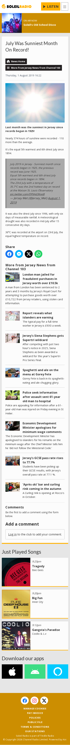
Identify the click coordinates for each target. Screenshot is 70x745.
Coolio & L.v (39, 633)
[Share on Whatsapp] (38, 254)
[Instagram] (34, 700)
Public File (35, 722)
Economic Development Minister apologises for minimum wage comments (42, 427)
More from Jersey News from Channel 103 (35, 67)
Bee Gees (37, 570)
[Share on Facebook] (9, 254)
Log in (12, 534)
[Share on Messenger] (19, 254)
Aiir (64, 739)
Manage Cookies (35, 708)
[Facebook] (25, 700)
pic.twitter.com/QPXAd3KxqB (27, 194)
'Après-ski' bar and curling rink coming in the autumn (42, 486)
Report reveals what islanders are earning (38, 315)
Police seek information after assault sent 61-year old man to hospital (41, 397)
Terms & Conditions (35, 726)
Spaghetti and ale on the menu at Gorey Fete (41, 372)
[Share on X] (29, 254)
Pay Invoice (35, 713)
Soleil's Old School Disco (40, 24)
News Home (18, 61)
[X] (44, 700)
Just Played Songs (21, 552)
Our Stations (35, 731)
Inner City (37, 602)
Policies (35, 717)
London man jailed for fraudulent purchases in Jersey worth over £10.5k (40, 279)
